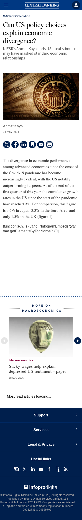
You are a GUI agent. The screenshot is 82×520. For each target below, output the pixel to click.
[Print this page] (49, 144)
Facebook (49, 469)
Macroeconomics (16, 16)
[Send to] (40, 144)
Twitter (24, 469)
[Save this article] (32, 144)
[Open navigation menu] (4, 5)
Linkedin (33, 469)
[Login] (76, 5)
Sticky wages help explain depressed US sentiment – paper (37, 368)
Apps (57, 469)
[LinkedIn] (23, 144)
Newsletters (41, 469)
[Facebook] (15, 144)
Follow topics (16, 469)
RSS (65, 469)
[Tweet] (6, 144)
